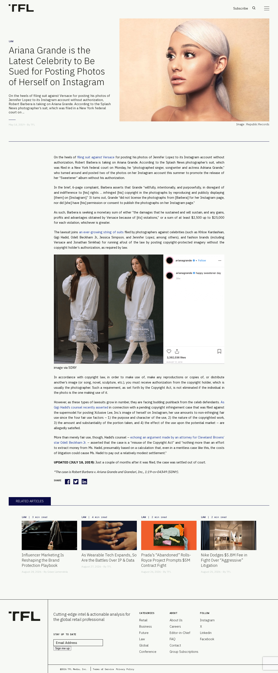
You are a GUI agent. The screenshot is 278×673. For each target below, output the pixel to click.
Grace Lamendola (57, 571)
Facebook (207, 639)
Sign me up (62, 648)
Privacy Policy (125, 669)
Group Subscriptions (184, 652)
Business (145, 626)
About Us (176, 620)
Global (144, 645)
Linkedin (206, 633)
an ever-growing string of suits (101, 232)
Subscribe (240, 8)
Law (11, 41)
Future (144, 633)
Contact (175, 645)
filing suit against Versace (96, 157)
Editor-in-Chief (180, 633)
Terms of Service (103, 669)
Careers (175, 626)
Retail (143, 620)
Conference (147, 652)
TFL (33, 124)
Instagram (207, 620)
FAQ (172, 639)
